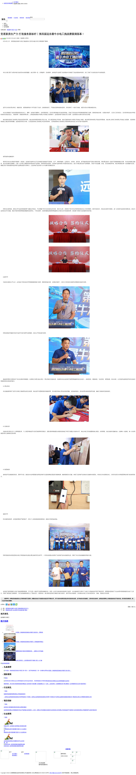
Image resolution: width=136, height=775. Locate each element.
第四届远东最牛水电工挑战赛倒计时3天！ (17, 608)
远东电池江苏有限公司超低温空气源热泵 (62, 710)
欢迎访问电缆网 (8, 3)
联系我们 (14, 755)
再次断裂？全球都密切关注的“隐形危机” (75, 683)
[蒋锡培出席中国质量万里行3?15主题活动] (15, 730)
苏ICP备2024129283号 (56, 773)
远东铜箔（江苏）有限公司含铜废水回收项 (39, 710)
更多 (6, 678)
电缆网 (9, 29)
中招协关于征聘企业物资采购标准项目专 (61, 697)
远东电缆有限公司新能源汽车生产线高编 (15, 710)
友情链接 (26, 753)
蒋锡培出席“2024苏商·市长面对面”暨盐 (16, 610)
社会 (16, 29)
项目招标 (28, 17)
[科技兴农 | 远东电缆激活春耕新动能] (14, 744)
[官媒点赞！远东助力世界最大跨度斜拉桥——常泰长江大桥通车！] (8, 724)
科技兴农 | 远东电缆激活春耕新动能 (14, 746)
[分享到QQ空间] (3, 38)
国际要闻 (10, 17)
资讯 (12, 29)
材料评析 (22, 17)
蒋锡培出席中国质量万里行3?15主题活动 (15, 732)
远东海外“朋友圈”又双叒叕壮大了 (36, 683)
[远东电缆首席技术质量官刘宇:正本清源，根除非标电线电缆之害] (8, 739)
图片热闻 (4, 621)
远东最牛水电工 (5, 617)
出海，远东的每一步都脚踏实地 (54, 683)
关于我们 (15, 2)
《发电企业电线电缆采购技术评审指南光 (15, 697)
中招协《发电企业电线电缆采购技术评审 (38, 697)
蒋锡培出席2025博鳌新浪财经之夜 (82, 697)
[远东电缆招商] (5, 663)
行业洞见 (16, 17)
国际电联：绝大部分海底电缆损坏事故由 (15, 683)
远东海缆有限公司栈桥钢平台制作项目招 (85, 710)
